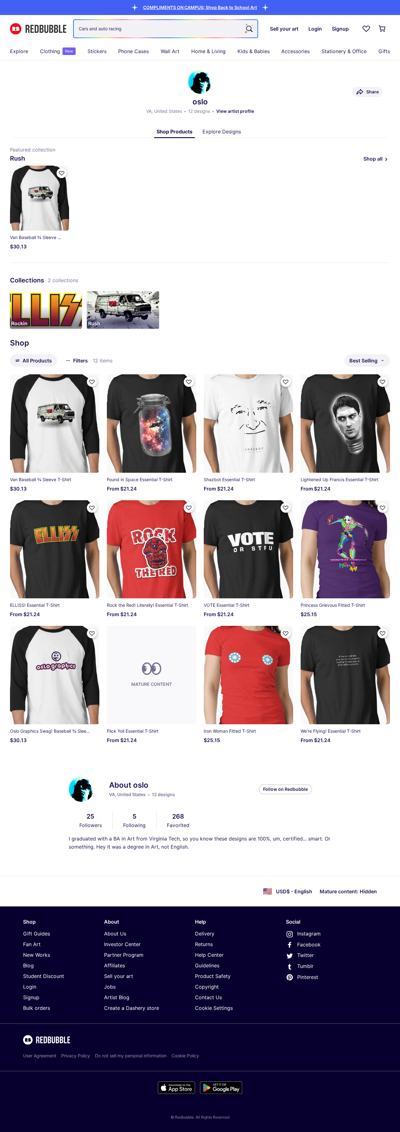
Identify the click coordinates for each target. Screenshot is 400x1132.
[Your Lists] (366, 28)
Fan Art (32, 944)
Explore (19, 51)
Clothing (56, 51)
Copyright (207, 987)
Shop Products (174, 131)
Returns (204, 944)
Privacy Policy (75, 1055)
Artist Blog (116, 997)
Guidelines (207, 965)
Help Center (209, 955)
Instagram (309, 933)
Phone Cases (133, 51)
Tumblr (305, 966)
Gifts (384, 51)
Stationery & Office (344, 51)
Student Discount (43, 976)
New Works (36, 955)
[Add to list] (62, 173)
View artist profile (235, 111)
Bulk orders (36, 1008)
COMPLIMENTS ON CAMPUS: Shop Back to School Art (200, 7)
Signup (31, 997)
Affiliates (114, 965)
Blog (28, 965)
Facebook (309, 944)
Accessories (295, 51)
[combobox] (166, 28)
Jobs (110, 987)
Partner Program (123, 955)
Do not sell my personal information (131, 1055)
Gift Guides (36, 933)
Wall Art (170, 51)
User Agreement (39, 1055)
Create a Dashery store (131, 1008)
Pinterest (307, 977)
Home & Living (208, 51)
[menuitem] (19, 51)
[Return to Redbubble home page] (38, 29)
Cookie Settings (214, 1008)
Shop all (372, 159)
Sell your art (118, 976)
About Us (115, 933)
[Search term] (248, 28)
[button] (200, 7)
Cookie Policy (185, 1055)
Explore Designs (221, 131)
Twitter (305, 955)
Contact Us (208, 997)
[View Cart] (382, 28)
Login (29, 987)
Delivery (204, 933)
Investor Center (122, 944)
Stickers (97, 51)
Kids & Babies (254, 51)
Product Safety (213, 976)
